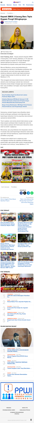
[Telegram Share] (28, 193)
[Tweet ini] (24, 193)
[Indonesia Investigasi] (17, 2)
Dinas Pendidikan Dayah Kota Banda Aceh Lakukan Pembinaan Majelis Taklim (14, 95)
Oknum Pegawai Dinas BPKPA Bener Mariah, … (17, 356)
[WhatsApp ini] (31, 193)
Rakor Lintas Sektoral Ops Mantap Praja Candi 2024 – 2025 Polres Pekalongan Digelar (26, 201)
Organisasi (10, 294)
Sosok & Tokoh (11, 348)
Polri (8, 300)
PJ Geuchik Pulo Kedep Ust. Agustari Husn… (17, 308)
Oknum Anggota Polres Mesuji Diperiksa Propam (8, 199)
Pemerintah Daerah (12, 312)
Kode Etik (25, 407)
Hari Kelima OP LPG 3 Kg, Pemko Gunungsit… (16, 314)
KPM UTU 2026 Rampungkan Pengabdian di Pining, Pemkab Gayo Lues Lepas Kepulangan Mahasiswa (25, 264)
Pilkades (9, 306)
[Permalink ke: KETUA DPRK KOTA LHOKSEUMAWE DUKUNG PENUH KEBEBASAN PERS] (17, 337)
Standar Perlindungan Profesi (16, 413)
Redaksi (8, 407)
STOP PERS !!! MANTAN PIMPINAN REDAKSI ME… (17, 362)
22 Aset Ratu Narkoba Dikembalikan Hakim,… (17, 375)
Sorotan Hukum (11, 354)
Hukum (9, 360)
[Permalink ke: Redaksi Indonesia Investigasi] (2, 22)
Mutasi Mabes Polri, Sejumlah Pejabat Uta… (19, 301)
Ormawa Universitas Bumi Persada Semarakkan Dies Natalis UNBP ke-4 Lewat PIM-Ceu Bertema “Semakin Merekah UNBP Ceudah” (8, 264)
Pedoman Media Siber (9, 410)
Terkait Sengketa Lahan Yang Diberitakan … (19, 368)
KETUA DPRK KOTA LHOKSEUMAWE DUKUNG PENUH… (18, 350)
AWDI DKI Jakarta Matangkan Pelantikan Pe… (18, 296)
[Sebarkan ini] (21, 193)
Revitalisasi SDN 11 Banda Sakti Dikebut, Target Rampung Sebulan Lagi (25, 245)
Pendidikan (14, 187)
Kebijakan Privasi (25, 410)
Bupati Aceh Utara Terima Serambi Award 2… (18, 320)
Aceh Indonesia (5, 187)
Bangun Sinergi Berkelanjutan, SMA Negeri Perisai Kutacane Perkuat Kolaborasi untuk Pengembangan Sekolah (17, 105)
